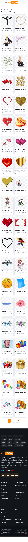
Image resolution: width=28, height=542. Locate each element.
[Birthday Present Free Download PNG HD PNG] (21, 344)
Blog (16, 509)
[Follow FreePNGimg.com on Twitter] (4, 471)
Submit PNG (18, 519)
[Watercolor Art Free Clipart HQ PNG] (7, 324)
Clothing (16, 442)
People (15, 436)
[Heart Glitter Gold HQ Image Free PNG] (21, 81)
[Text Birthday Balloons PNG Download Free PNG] (7, 384)
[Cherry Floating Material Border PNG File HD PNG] (21, 41)
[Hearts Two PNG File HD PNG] (21, 142)
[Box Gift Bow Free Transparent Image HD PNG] (21, 384)
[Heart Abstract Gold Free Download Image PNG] (21, 162)
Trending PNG (4, 498)
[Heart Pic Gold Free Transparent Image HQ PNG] (21, 21)
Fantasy (4, 445)
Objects (10, 445)
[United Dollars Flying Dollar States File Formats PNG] (7, 61)
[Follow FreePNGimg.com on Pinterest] (7, 471)
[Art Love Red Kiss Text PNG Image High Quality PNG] (7, 81)
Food (21, 436)
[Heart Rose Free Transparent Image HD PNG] (7, 223)
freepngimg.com (21, 530)
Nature (10, 439)
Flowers (4, 439)
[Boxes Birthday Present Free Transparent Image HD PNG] (21, 404)
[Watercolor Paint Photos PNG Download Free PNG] (7, 283)
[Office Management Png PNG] (21, 61)
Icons (2, 495)
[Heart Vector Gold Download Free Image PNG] (7, 182)
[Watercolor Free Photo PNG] (21, 283)
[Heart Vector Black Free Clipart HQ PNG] (7, 243)
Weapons (23, 442)
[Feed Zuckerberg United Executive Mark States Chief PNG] (7, 344)
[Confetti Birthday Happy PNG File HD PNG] (7, 404)
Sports (3, 442)
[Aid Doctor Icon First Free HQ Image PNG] (21, 202)
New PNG (3, 485)
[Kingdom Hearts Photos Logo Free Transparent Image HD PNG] (7, 263)
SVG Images (4, 492)
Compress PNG (19, 522)
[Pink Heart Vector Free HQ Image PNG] (7, 142)
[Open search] (2, 2)
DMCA (2, 509)
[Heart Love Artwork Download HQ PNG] (7, 101)
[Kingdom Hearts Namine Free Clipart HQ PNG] (21, 263)
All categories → (19, 445)
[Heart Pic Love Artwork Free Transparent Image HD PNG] (7, 162)
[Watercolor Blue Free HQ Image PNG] (7, 303)
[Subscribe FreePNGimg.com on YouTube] (12, 471)
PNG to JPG (18, 495)
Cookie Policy (4, 512)
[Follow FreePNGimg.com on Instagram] (9, 471)
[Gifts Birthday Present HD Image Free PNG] (7, 364)
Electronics (17, 439)
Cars (10, 436)
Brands (9, 442)
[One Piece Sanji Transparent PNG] (7, 41)
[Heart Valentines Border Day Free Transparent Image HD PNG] (21, 223)
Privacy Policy (4, 516)
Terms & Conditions (6, 519)
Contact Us (18, 516)
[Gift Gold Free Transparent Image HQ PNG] (21, 364)
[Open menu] (6, 2)
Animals (4, 436)
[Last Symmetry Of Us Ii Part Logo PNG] (7, 21)
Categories (4, 488)
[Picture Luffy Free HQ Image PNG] (7, 202)
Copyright (3, 522)
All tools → (18, 498)
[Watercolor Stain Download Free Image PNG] (21, 303)
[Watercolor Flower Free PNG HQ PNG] (21, 324)
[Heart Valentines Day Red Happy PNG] (7, 122)
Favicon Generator (19, 492)
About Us (17, 512)
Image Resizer (18, 488)
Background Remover (20, 485)
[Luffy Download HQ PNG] (21, 243)
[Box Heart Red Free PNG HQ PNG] (21, 122)
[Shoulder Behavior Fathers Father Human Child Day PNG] (21, 182)
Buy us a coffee (11, 475)
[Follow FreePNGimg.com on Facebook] (2, 471)
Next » (18, 421)
